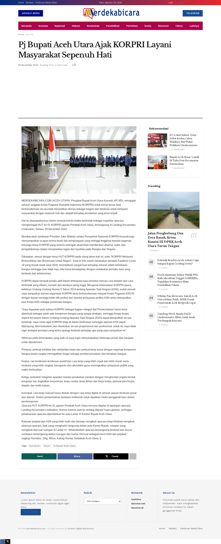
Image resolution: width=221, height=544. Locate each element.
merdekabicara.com (35, 528)
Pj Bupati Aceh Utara (64, 446)
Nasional (60, 25)
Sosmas (43, 25)
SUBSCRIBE (31, 512)
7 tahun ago (177, 168)
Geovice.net (138, 503)
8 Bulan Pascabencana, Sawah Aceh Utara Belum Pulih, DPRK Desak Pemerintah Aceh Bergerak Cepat (177, 299)
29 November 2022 (28, 65)
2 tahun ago (177, 149)
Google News (31, 13)
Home (21, 2)
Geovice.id (137, 507)
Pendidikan (113, 25)
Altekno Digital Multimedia (81, 528)
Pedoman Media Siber (46, 2)
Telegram (192, 13)
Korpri (47, 446)
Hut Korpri (35, 446)
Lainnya (194, 25)
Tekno (179, 25)
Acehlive (136, 499)
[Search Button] (202, 2)
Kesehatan (93, 25)
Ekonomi (163, 25)
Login (170, 2)
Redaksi (30, 2)
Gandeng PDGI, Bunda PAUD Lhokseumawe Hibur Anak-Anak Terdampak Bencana (176, 317)
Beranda (27, 25)
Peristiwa (132, 25)
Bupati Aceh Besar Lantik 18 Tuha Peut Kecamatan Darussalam (184, 160)
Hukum (76, 25)
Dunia (147, 25)
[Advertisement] (110, 91)
